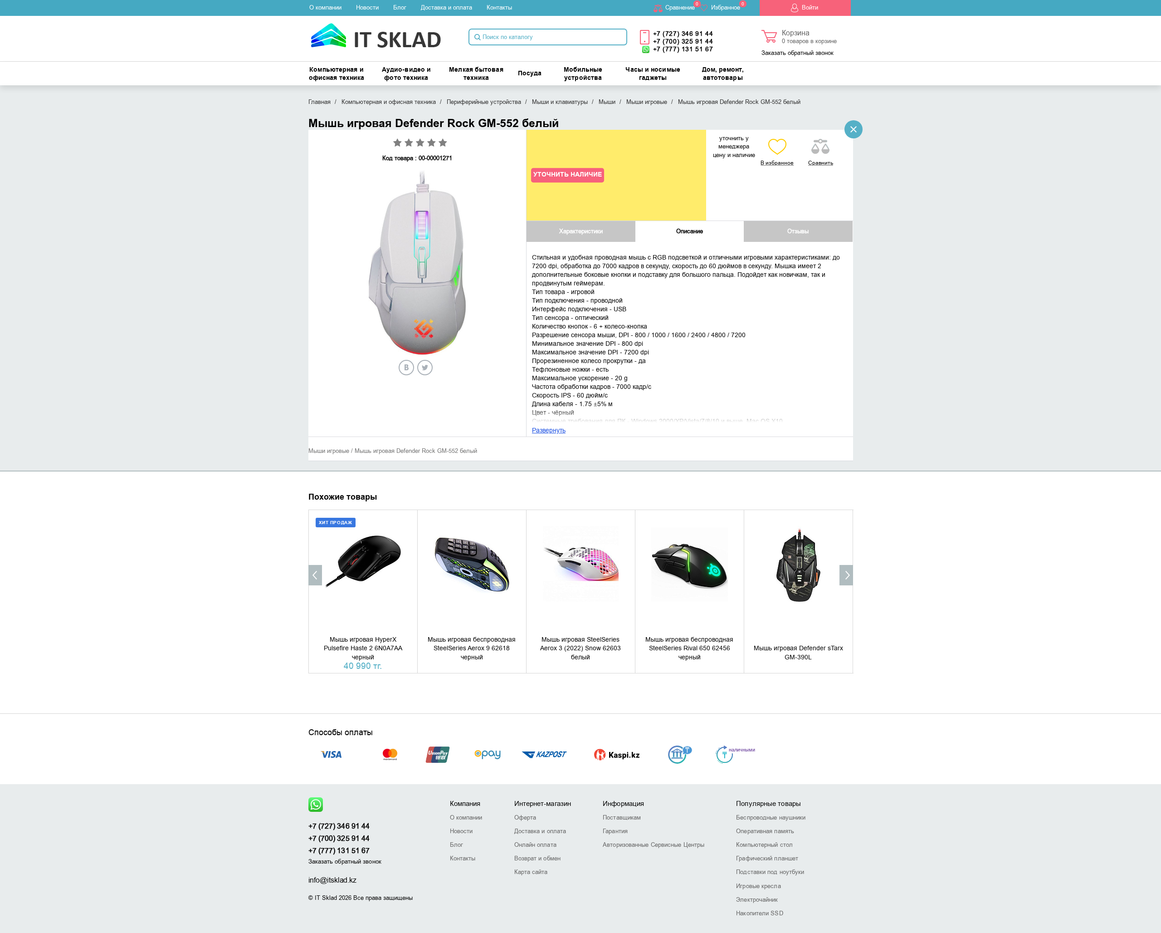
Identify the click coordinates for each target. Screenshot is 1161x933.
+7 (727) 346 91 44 (683, 34)
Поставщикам (622, 817)
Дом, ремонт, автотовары (723, 74)
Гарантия (615, 831)
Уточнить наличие (567, 174)
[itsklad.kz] (375, 32)
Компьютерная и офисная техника (337, 74)
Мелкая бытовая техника (476, 74)
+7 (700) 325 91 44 (683, 41)
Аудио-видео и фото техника (406, 74)
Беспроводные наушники (770, 817)
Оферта (525, 817)
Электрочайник (757, 900)
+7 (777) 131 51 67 (683, 49)
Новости (367, 7)
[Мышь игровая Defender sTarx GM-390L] (798, 575)
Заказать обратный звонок (797, 53)
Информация (623, 803)
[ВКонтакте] (406, 367)
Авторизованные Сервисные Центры (653, 845)
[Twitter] (425, 367)
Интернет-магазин (542, 803)
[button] (315, 575)
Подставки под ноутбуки (770, 872)
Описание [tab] (689, 231)
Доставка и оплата (446, 7)
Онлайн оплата (535, 845)
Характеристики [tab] (581, 231)
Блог (399, 7)
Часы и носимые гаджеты (652, 74)
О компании (325, 7)
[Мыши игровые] (853, 129)
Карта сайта (531, 872)
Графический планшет (767, 858)
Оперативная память (765, 831)
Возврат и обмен (537, 858)
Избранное (725, 7)
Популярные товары (768, 803)
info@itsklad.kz (332, 880)
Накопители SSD (759, 913)
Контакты (499, 7)
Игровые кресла (758, 886)
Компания (465, 803)
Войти (810, 7)
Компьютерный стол (764, 845)
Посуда (530, 73)
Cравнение (680, 7)
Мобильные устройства (583, 74)
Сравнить (820, 163)
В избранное (777, 163)
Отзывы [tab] (798, 231)
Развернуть (549, 430)
